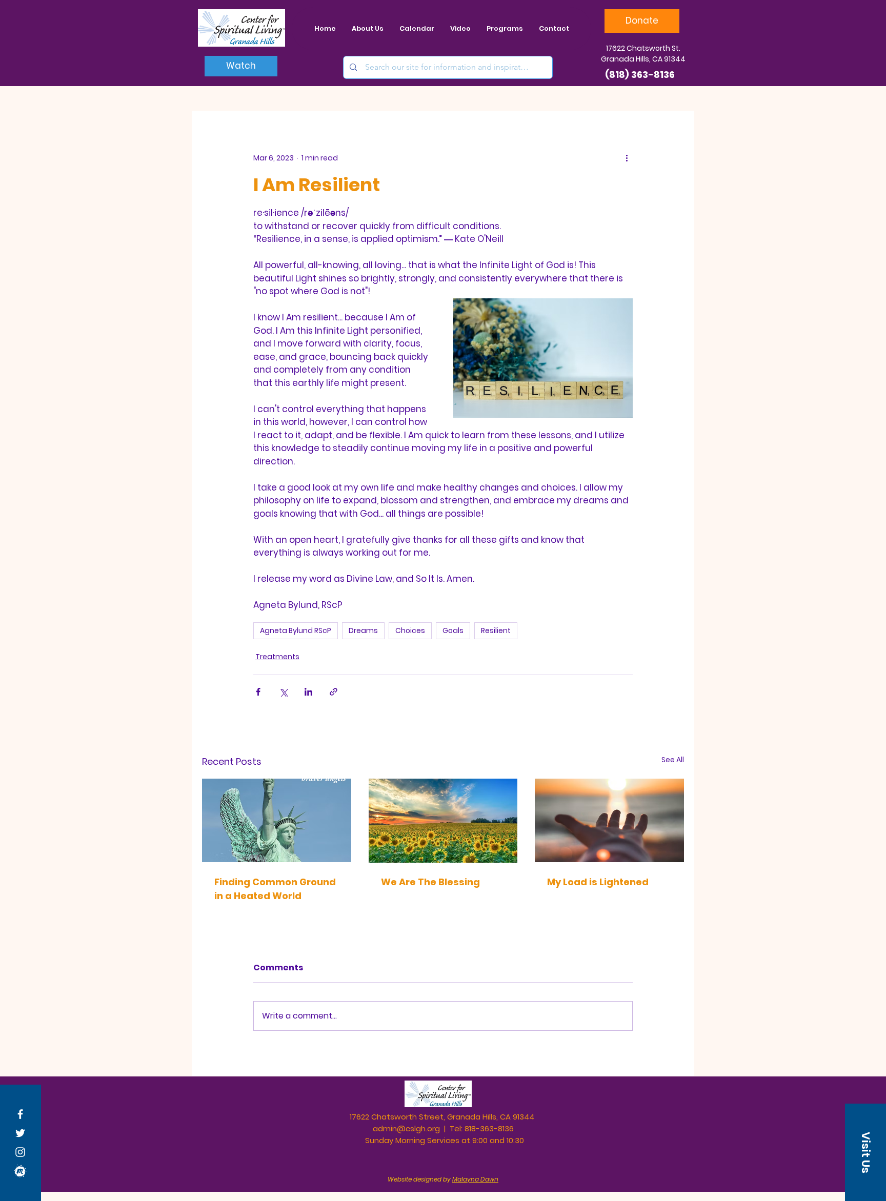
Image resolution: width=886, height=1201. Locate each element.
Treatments (277, 657)
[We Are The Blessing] (443, 821)
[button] (865, 1152)
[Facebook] (20, 1114)
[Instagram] (20, 1152)
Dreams (363, 630)
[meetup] (20, 1171)
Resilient (496, 630)
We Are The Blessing (430, 882)
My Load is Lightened (598, 882)
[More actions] (626, 158)
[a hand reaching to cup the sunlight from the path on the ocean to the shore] (609, 820)
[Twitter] (20, 1133)
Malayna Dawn (475, 1179)
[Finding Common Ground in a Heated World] (276, 820)
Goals (453, 630)
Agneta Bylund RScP (295, 630)
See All (672, 760)
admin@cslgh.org (406, 1128)
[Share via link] (333, 692)
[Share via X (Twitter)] (283, 692)
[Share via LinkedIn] (308, 692)
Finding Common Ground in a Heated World (275, 889)
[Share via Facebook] (258, 692)
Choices (410, 630)
